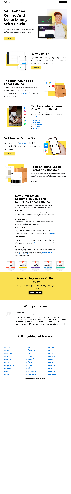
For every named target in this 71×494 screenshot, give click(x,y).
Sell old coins (7, 349)
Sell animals (7, 367)
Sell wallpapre (7, 352)
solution (31, 216)
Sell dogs (6, 374)
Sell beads (50, 359)
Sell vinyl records (8, 353)
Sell (15, 2)
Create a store (9, 38)
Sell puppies (29, 362)
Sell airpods (51, 373)
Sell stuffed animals (31, 371)
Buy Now (25, 93)
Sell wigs (6, 371)
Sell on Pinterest (36, 122)
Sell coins (6, 350)
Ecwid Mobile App (23, 143)
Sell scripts (7, 361)
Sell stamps (7, 358)
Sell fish (50, 367)
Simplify (20, 2)
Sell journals (29, 359)
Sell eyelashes (51, 356)
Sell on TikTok (36, 120)
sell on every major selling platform (35, 242)
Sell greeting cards (9, 365)
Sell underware (8, 370)
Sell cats (6, 356)
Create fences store (35, 292)
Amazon (15, 92)
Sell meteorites (8, 364)
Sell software (29, 353)
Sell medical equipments (54, 358)
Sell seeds (50, 368)
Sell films (28, 346)
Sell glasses (29, 361)
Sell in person (35, 128)
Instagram (49, 252)
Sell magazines (8, 373)
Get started (63, 2)
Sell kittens (29, 347)
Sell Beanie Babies (30, 364)
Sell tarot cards (30, 373)
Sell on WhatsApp (37, 124)
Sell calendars (51, 346)
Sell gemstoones (30, 349)
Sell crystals (7, 355)
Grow (26, 2)
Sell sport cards (8, 359)
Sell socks (28, 368)
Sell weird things (30, 358)
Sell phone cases (30, 352)
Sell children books (31, 350)
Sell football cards (30, 355)
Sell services (51, 352)
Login (55, 2)
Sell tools (50, 364)
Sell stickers (51, 347)
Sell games (51, 362)
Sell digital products (31, 367)
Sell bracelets (7, 368)
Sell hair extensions (31, 374)
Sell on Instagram (37, 118)
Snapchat (26, 253)
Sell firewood (51, 365)
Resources (45, 2)
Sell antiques (51, 353)
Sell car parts (51, 350)
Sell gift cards (51, 371)
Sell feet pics (7, 347)
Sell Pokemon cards (9, 346)
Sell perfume (29, 370)
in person (52, 233)
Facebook (44, 252)
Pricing (50, 2)
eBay (20, 92)
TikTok (16, 253)
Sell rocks (6, 362)
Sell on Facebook (36, 116)
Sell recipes (29, 365)
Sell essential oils (52, 361)
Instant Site (35, 92)
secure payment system (22, 223)
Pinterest (21, 253)
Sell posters (51, 370)
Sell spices (50, 355)
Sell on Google (36, 126)
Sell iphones (51, 349)
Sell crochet (29, 356)
